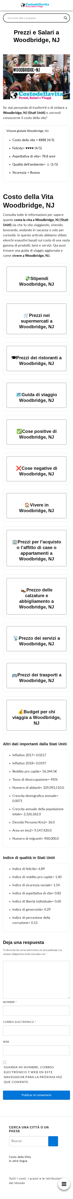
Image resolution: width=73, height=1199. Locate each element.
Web (6, 1042)
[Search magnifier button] (65, 18)
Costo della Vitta (20, 1157)
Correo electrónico (19, 1022)
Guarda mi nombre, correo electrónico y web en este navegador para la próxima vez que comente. (33, 1075)
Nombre (10, 1002)
